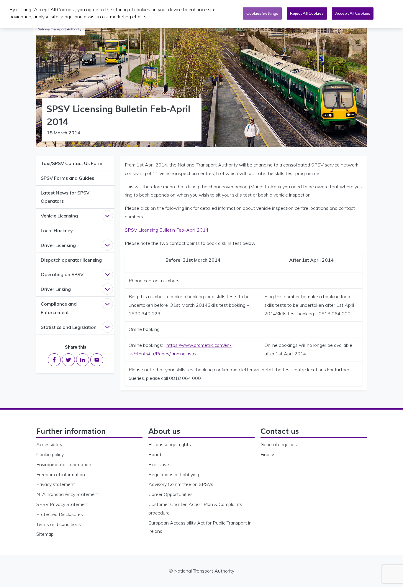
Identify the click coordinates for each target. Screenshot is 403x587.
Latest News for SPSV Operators (65, 197)
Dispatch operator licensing (71, 260)
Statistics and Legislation (68, 327)
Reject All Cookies (307, 13)
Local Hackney (57, 230)
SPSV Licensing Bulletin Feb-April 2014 (167, 230)
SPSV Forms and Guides (67, 178)
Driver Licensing (58, 245)
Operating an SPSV (62, 274)
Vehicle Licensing (59, 216)
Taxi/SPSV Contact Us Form (71, 163)
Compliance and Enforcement (59, 308)
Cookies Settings (262, 13)
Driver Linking (56, 289)
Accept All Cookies (352, 13)
